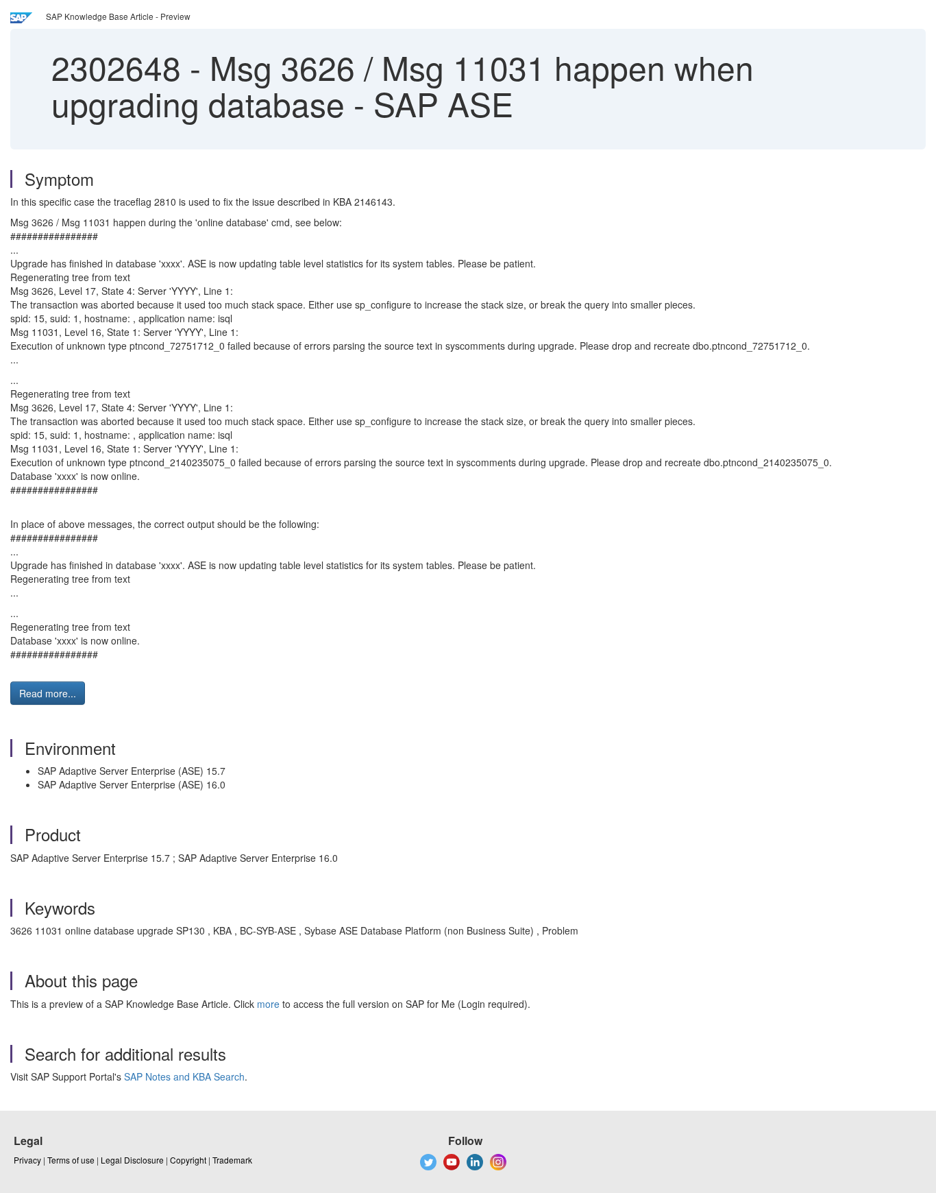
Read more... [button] (47, 693)
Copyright (188, 1160)
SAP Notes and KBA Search (184, 1076)
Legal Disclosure (132, 1160)
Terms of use (71, 1160)
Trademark (232, 1160)
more (268, 1004)
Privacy (27, 1160)
